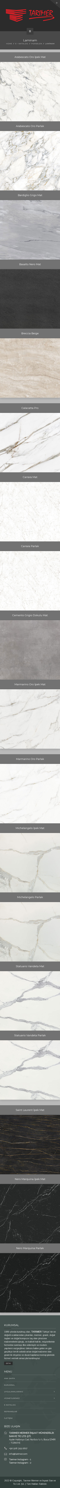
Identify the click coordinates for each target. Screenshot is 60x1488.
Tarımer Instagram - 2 (20, 1462)
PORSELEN (36, 44)
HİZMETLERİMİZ (12, 1398)
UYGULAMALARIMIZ (13, 1392)
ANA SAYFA (9, 1378)
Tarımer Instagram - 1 (20, 1459)
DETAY (8, 1363)
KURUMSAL (9, 1385)
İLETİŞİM (8, 1418)
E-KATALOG (10, 1405)
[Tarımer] (30, 15)
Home (9, 44)
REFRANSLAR (10, 1411)
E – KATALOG (21, 44)
